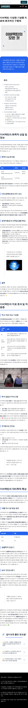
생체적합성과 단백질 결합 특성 (13, 90)
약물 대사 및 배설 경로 (10, 105)
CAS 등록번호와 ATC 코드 (11, 88)
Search (24, 2)
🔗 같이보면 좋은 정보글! (10, 112)
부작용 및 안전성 (9, 101)
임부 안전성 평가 (9, 109)
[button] (26, 6)
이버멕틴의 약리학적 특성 (10, 103)
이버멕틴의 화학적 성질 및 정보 (11, 84)
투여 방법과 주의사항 (10, 99)
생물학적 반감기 (9, 107)
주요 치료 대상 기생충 (10, 97)
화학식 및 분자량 (9, 86)
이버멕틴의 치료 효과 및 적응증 (11, 95)
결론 (6, 92)
